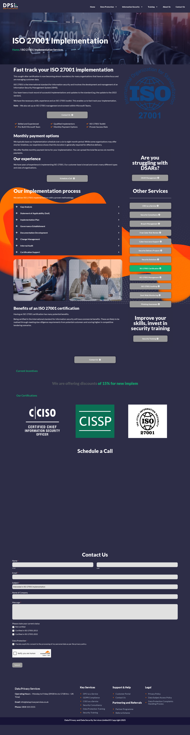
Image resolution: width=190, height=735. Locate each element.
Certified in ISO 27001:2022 (26, 634)
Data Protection (107, 7)
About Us (166, 7)
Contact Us (180, 7)
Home (92, 7)
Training (151, 7)
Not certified (20, 627)
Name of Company (20, 593)
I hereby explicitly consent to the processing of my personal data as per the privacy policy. (50, 644)
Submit (17, 665)
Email (15, 573)
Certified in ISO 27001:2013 (26, 630)
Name (15, 561)
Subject (16, 583)
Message (16, 603)
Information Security (131, 7)
